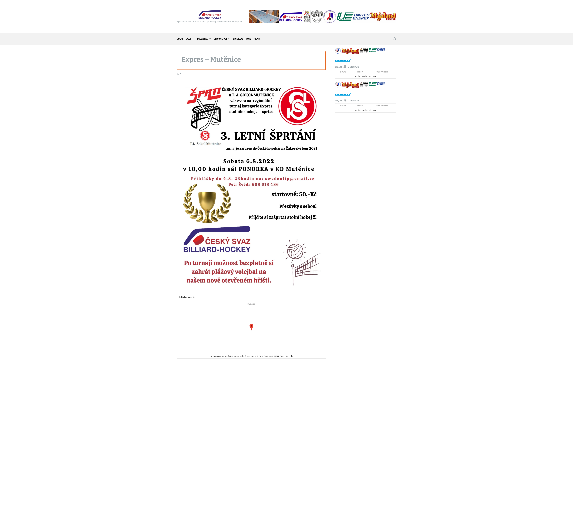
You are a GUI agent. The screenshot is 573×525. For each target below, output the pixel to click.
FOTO (248, 39)
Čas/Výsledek (382, 72)
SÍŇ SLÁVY (238, 39)
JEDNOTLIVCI (220, 39)
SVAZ (188, 39)
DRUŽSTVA (202, 39)
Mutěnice (251, 304)
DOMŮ (180, 39)
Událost (360, 72)
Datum (343, 72)
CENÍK (257, 39)
